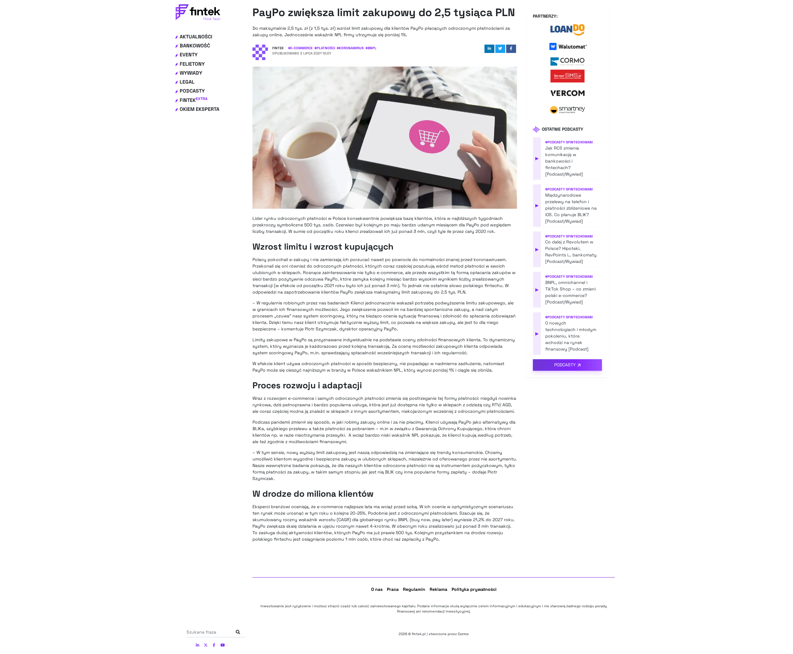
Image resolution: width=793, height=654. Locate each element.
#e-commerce (300, 48)
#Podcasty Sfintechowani (569, 142)
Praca (393, 589)
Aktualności (196, 36)
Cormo (463, 634)
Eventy (189, 55)
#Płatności (324, 48)
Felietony (192, 64)
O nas (377, 589)
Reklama (438, 589)
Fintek (194, 100)
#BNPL (371, 48)
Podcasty (192, 91)
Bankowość (195, 45)
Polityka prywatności (474, 589)
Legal (187, 82)
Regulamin (414, 589)
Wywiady (191, 73)
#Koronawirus (350, 48)
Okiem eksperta (199, 109)
